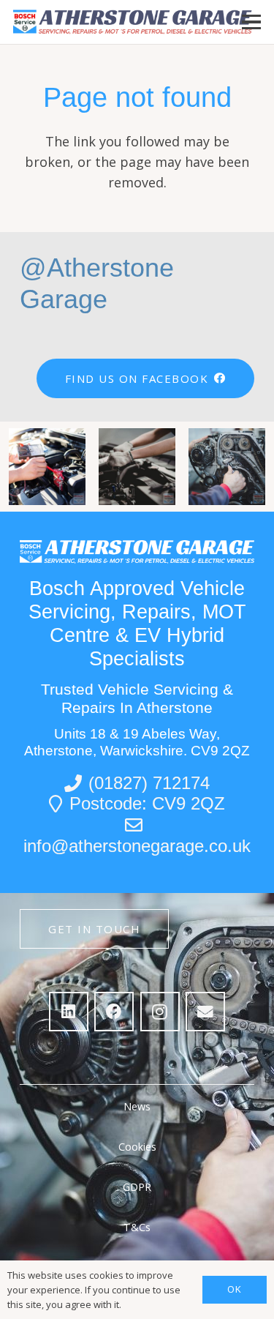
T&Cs (137, 1227)
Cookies (137, 1147)
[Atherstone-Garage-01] (133, 22)
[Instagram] (160, 1011)
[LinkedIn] (68, 1011)
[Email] (205, 1011)
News (137, 1106)
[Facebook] (114, 1011)
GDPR (137, 1187)
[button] (252, 21)
